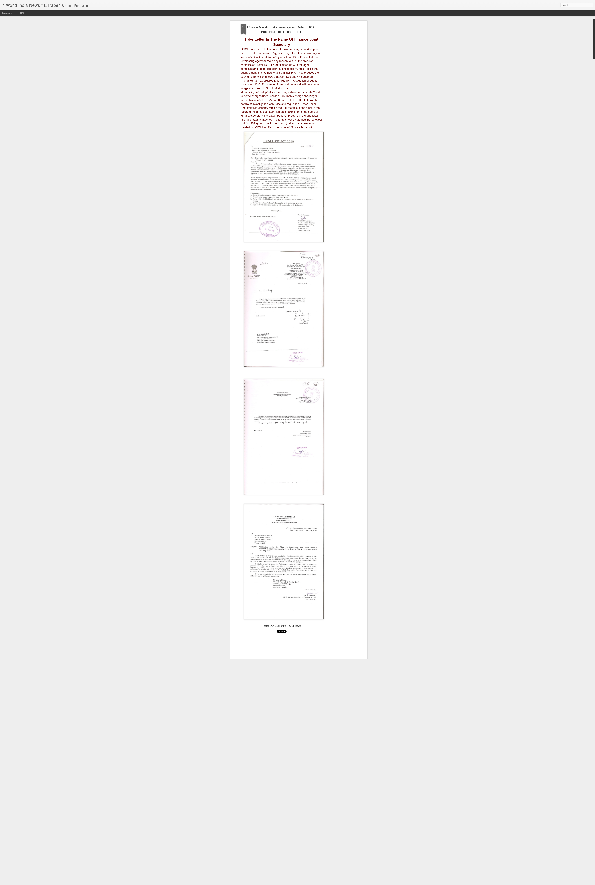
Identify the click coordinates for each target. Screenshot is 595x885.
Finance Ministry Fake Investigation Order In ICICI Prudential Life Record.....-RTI (281, 29)
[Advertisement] (339, 73)
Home (21, 12)
